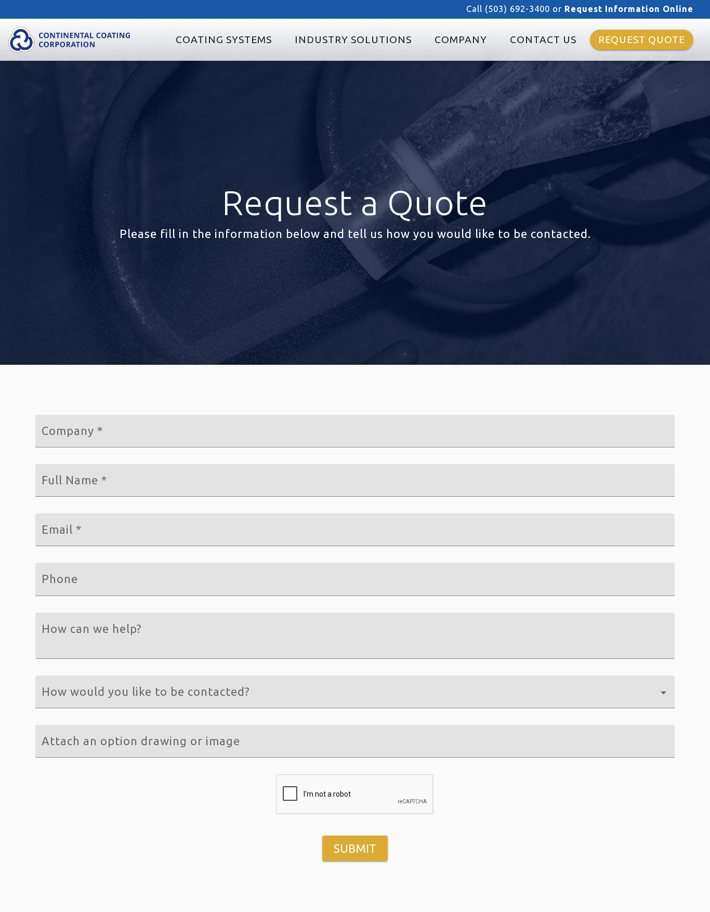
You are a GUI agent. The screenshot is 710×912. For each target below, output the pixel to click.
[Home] (69, 40)
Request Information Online (628, 9)
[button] (354, 692)
